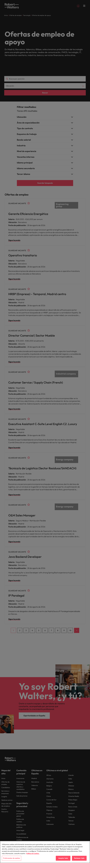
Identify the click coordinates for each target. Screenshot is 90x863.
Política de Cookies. (32, 853)
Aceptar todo (63, 858)
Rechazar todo (79, 858)
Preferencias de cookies (11, 858)
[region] (45, 852)
